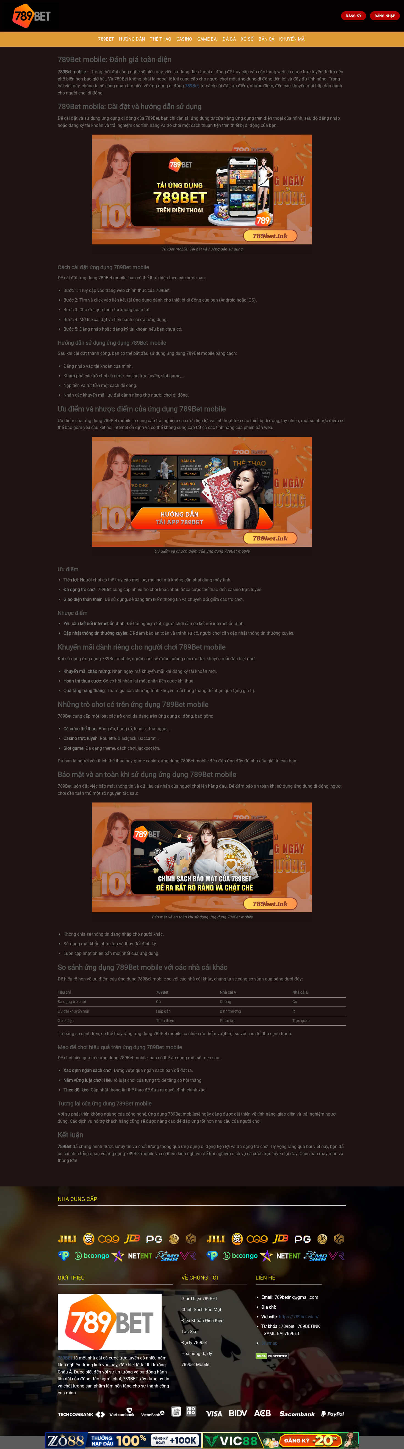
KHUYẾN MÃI (292, 39)
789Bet (192, 85)
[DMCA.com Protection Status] (272, 1355)
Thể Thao (160, 39)
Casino (184, 39)
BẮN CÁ (266, 39)
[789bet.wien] (31, 16)
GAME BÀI (207, 39)
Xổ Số (247, 39)
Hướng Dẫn (132, 39)
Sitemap (269, 1343)
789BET (106, 39)
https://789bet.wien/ (299, 1316)
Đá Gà (229, 39)
